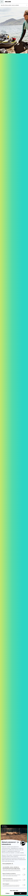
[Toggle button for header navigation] (2, 1)
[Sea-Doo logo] (8, 1)
